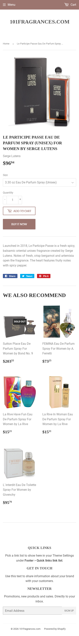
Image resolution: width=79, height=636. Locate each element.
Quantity (8, 192)
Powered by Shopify (55, 628)
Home (6, 43)
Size (5, 175)
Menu (11, 4)
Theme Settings (63, 555)
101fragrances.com (39, 22)
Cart (73, 4)
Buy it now (19, 224)
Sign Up (69, 610)
